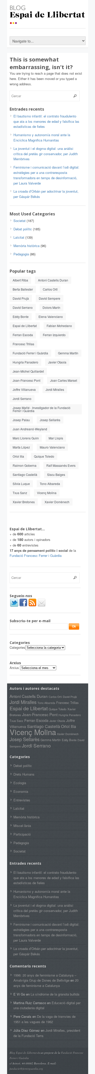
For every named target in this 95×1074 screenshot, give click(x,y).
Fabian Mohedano (59, 325)
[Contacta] (41, 605)
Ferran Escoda (23, 335)
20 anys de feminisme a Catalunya (46, 983)
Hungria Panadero (25, 362)
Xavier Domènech (57, 502)
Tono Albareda (50, 483)
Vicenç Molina (46, 493)
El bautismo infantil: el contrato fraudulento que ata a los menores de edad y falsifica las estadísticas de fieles (46, 121)
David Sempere (49, 298)
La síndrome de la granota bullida (55, 994)
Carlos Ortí (50, 289)
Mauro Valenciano (52, 447)
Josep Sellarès (50, 420)
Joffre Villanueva (24, 389)
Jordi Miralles (55, 389)
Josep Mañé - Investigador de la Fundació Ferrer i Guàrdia (41, 409)
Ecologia (19, 782)
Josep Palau (21, 420)
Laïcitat (18, 237)
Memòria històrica (26, 245)
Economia (20, 791)
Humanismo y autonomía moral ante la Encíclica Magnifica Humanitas (41, 137)
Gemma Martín (68, 353)
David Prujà (21, 298)
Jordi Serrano (22, 398)
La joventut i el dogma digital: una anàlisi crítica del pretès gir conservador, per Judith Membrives (45, 153)
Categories (17, 647)
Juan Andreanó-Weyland (30, 429)
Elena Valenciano (51, 316)
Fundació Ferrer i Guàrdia (30, 353)
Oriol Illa (18, 456)
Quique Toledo (44, 456)
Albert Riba (20, 280)
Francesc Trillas (23, 344)
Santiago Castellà (25, 474)
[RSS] (32, 605)
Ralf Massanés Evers (60, 465)
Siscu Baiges (56, 474)
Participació (22, 834)
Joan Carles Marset (63, 380)
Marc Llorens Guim (26, 438)
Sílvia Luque (21, 483)
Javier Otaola (57, 362)
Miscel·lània (22, 825)
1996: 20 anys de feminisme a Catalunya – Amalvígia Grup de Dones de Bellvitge (44, 978)
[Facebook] (23, 605)
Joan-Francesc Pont (26, 380)
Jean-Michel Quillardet (28, 371)
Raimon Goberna (24, 465)
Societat (19, 220)
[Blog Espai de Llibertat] (48, 21)
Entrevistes (21, 800)
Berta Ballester (23, 289)
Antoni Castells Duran (53, 280)
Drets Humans (23, 774)
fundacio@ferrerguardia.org (26, 1068)
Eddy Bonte (21, 316)
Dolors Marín (51, 307)
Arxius (14, 667)
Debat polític (22, 229)
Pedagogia (21, 254)
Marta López (21, 447)
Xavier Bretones (24, 502)
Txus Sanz (20, 493)
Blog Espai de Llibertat (23, 1053)
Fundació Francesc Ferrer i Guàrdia (36, 555)
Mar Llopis (56, 438)
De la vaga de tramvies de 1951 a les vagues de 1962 (44, 1019)
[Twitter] (14, 605)
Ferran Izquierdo (54, 335)
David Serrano (23, 307)
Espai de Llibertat (25, 325)
